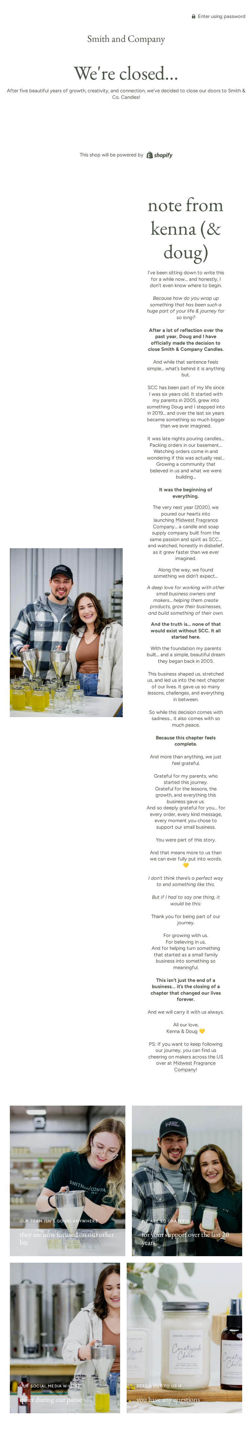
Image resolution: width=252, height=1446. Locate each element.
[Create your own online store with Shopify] (159, 154)
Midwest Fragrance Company (194, 1066)
